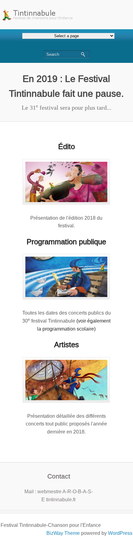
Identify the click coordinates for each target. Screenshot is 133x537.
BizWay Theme (63, 533)
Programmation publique (66, 242)
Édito (66, 146)
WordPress (120, 533)
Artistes (66, 344)
